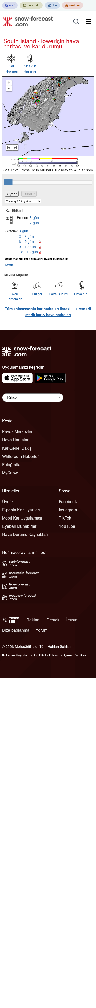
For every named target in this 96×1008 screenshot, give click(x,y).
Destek (53, 620)
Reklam (33, 620)
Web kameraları (14, 296)
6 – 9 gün (26, 241)
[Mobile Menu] (88, 21)
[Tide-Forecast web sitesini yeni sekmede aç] (52, 5)
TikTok (65, 518)
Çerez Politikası (75, 654)
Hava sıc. (81, 293)
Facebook (68, 501)
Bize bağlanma (15, 630)
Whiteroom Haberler (20, 456)
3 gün (34, 217)
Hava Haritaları (15, 440)
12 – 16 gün (28, 251)
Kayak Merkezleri (18, 431)
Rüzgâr (37, 293)
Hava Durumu (59, 293)
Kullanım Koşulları (15, 654)
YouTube (67, 526)
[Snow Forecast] (26, 21)
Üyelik (8, 501)
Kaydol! (10, 265)
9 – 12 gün (27, 246)
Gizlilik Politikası (46, 654)
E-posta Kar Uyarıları (21, 510)
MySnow (10, 473)
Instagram (68, 510)
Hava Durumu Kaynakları (25, 534)
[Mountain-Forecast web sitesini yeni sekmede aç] (31, 5)
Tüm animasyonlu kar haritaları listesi (37, 308)
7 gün (34, 222)
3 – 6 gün (26, 236)
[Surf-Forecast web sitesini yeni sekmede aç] (10, 5)
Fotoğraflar (12, 464)
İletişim (72, 620)
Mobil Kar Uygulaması (22, 518)
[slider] (8, 182)
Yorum (41, 630)
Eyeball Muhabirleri (19, 526)
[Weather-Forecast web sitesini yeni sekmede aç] (72, 5)
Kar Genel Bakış (17, 448)
